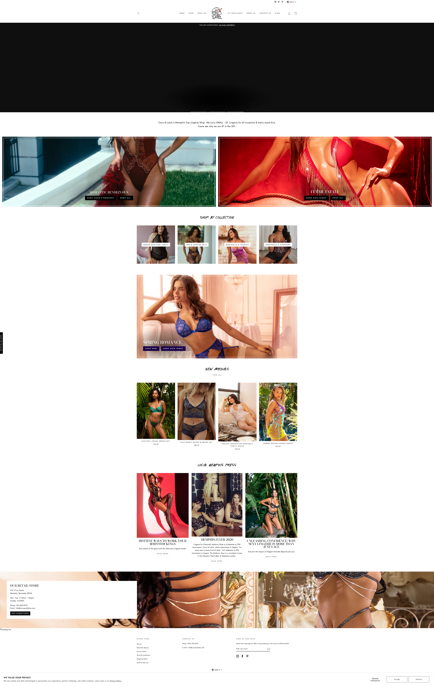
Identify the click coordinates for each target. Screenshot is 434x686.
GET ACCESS (217, 369)
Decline (419, 679)
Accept (397, 679)
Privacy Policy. (116, 681)
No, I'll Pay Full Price (217, 374)
